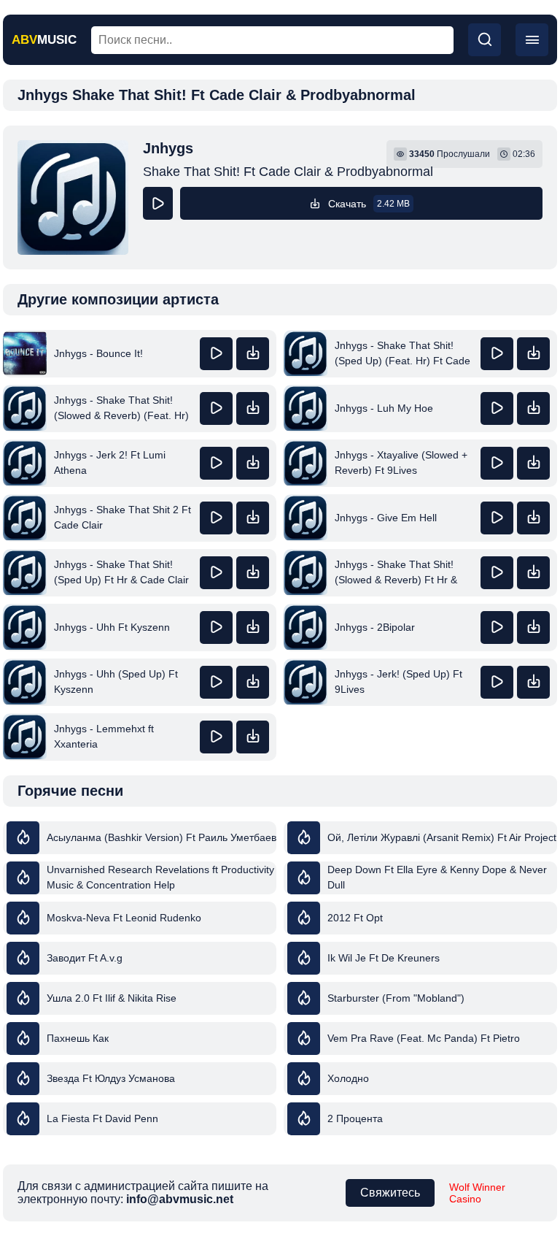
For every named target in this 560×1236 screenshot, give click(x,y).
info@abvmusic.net (179, 1199)
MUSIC (44, 40)
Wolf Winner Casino (477, 1193)
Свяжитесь (390, 1192)
